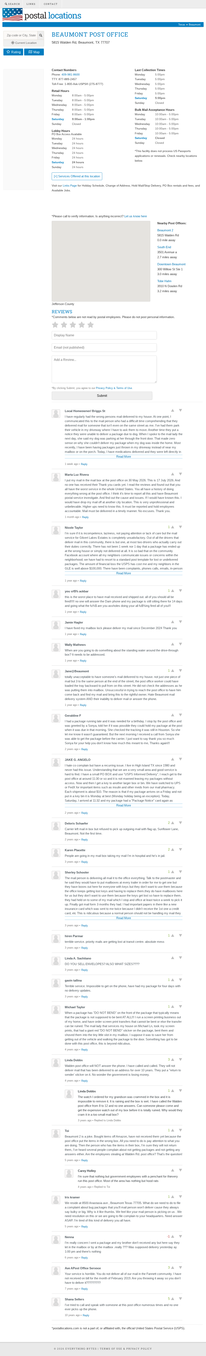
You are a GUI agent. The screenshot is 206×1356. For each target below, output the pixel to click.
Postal (52, 15)
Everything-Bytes (81, 1348)
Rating (16, 52)
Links (31, 3)
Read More (123, 456)
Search (13, 3)
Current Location (25, 42)
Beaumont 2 (165, 230)
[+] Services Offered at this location (77, 176)
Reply (84, 464)
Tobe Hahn (164, 281)
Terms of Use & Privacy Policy (126, 1348)
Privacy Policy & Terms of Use (114, 388)
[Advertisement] (125, 57)
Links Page (70, 185)
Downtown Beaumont (171, 264)
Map (36, 52)
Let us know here (135, 216)
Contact (51, 3)
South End (164, 247)
